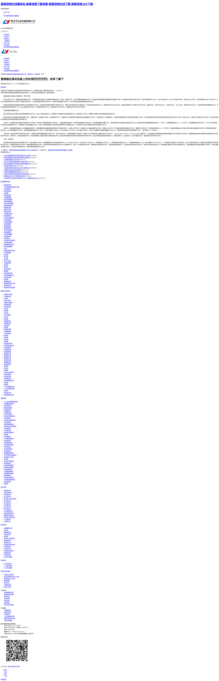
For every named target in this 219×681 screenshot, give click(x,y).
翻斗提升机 (7, 509)
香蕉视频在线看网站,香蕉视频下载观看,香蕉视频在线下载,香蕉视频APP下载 (47, 4)
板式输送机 (7, 436)
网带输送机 (7, 410)
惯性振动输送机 (9, 467)
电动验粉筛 (7, 191)
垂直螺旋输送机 (9, 453)
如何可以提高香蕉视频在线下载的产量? (16, 161)
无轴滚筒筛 (7, 352)
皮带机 (6, 459)
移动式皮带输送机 (9, 416)
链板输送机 (7, 475)
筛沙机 (6, 368)
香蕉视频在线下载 (9, 283)
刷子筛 (6, 256)
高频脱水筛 (7, 358)
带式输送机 (7, 418)
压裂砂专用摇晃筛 (9, 240)
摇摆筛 (6, 271)
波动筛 (6, 339)
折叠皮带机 (7, 440)
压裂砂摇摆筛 (8, 222)
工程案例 (7, 41)
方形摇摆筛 (7, 252)
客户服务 (7, 45)
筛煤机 (6, 370)
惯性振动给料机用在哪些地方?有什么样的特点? (23, 150)
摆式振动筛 (7, 236)
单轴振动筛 (7, 331)
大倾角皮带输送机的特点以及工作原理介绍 (17, 168)
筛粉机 (6, 267)
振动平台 (7, 583)
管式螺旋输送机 (9, 473)
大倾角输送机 (8, 414)
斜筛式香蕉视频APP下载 (11, 576)
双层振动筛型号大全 (10, 166)
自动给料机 (7, 534)
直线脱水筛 (7, 356)
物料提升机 (7, 494)
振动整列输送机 (9, 432)
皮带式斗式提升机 (9, 538)
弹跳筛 (6, 327)
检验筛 (6, 254)
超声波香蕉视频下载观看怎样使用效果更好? (17, 164)
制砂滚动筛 (7, 306)
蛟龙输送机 (7, 451)
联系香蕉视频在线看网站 (11, 15)
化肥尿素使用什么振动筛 (11, 159)
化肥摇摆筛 (7, 224)
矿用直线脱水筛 (9, 345)
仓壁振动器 (7, 585)
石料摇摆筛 (7, 220)
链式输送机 (7, 406)
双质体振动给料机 (9, 544)
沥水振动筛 (7, 277)
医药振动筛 (7, 185)
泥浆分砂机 (7, 300)
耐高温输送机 (8, 469)
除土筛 (6, 308)
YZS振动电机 (8, 565)
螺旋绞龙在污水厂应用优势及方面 (14, 176)
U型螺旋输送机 (8, 471)
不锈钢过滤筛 (8, 213)
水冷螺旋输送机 (9, 438)
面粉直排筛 (7, 215)
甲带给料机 (7, 546)
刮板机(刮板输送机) (10, 420)
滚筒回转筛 (7, 347)
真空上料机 (7, 587)
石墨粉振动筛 (8, 205)
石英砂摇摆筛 (8, 230)
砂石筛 (6, 313)
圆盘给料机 (7, 540)
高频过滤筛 (7, 269)
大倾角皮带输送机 (9, 479)
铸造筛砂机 (7, 304)
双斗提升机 (7, 507)
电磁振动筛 (7, 323)
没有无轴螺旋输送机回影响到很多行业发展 (17, 155)
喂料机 (6, 536)
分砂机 (6, 298)
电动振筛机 (7, 189)
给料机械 (3, 524)
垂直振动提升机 (9, 515)
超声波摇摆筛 (8, 199)
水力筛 (6, 317)
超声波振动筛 (8, 273)
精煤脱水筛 (7, 354)
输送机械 (3, 398)
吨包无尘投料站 (9, 574)
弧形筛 (6, 390)
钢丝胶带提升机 (9, 513)
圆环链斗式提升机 (9, 517)
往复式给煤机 (8, 557)
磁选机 (6, 335)
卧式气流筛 (7, 261)
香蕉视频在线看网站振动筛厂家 (16, 74)
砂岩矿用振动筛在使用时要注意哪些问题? (16, 174)
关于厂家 (7, 12)
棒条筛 (6, 382)
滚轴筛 (6, 193)
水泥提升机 (7, 505)
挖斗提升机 (7, 496)
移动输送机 (7, 463)
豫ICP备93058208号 (14, 666)
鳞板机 (6, 483)
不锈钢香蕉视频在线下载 (11, 187)
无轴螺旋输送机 (9, 403)
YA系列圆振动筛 (9, 386)
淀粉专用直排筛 (9, 218)
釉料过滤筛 (7, 209)
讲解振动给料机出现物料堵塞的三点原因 (60, 150)
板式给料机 (7, 542)
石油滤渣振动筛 (9, 275)
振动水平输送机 (9, 461)
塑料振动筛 (7, 207)
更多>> (8, 152)
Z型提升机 (7, 521)
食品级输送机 (8, 442)
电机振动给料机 (9, 550)
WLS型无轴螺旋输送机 (11, 401)
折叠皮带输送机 (9, 465)
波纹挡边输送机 (9, 477)
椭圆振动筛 (7, 362)
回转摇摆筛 (7, 195)
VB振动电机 (8, 563)
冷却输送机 (7, 447)
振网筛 (6, 341)
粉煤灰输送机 (8, 449)
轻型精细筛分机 (5, 181)
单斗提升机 (7, 503)
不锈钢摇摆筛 (8, 234)
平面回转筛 (7, 263)
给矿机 (6, 530)
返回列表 (3, 87)
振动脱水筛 (7, 393)
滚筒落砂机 (7, 321)
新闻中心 (7, 38)
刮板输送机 (7, 481)
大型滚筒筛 (7, 333)
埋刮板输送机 (8, 408)
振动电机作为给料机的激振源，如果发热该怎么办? (21, 178)
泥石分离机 (7, 315)
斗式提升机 (7, 519)
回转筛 (6, 279)
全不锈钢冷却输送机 (10, 455)
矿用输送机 (7, 430)
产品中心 (7, 36)
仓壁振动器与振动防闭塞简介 (13, 170)
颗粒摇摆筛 (7, 226)
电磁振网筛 (7, 364)
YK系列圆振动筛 (9, 388)
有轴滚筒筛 (7, 349)
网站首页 (7, 34)
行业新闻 (37, 74)
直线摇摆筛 (7, 232)
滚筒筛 (6, 384)
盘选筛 (6, 310)
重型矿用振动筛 (5, 291)
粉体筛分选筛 (8, 294)
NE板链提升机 (8, 511)
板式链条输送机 (9, 444)
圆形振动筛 (7, 285)
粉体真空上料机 (9, 457)
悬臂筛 (6, 366)
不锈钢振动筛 (8, 242)
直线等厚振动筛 (9, 395)
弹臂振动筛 (7, 329)
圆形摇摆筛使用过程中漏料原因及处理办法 (17, 157)
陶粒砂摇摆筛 (8, 201)
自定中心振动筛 (9, 372)
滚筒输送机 (7, 412)
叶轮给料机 (7, 548)
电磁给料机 (7, 552)
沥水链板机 (7, 428)
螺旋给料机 (7, 532)
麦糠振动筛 (7, 281)
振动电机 (3, 560)
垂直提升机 (7, 490)
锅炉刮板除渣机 (9, 424)
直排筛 (6, 265)
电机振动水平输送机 (10, 426)
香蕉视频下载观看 (9, 287)
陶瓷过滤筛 (7, 211)
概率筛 (6, 319)
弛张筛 (6, 337)
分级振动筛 (7, 296)
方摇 (5, 248)
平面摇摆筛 (7, 197)
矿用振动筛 (7, 360)
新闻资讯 (30, 74)
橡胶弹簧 (7, 581)
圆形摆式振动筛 (9, 244)
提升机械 (3, 487)
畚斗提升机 (7, 501)
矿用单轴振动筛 (9, 380)
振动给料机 (7, 555)
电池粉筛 (7, 325)
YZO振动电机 (8, 568)
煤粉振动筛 (7, 378)
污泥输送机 (7, 422)
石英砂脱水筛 (8, 343)
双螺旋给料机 (8, 528)
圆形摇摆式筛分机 (9, 250)
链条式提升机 (8, 492)
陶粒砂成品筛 (8, 302)
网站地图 (3, 679)
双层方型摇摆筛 (9, 203)
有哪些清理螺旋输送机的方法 (13, 172)
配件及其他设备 (5, 571)
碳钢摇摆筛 (7, 228)
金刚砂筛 (7, 238)
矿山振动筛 (7, 376)
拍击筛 (6, 259)
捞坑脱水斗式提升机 (10, 498)
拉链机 (6, 434)
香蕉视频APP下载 (9, 578)
